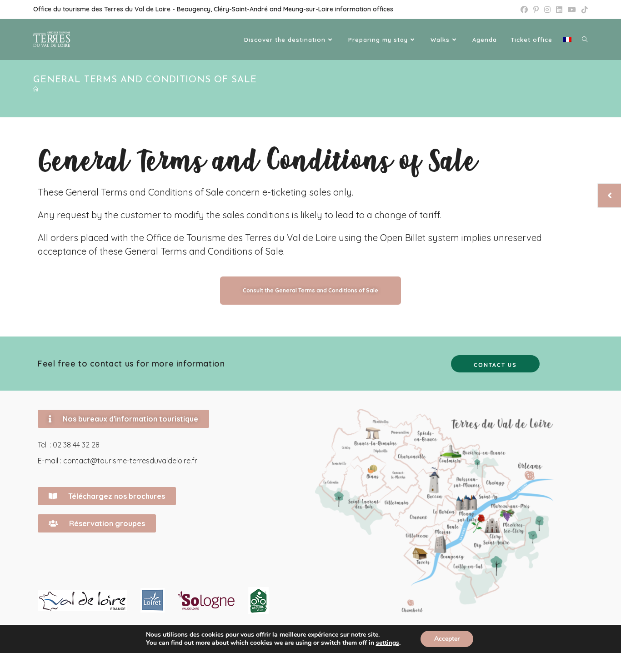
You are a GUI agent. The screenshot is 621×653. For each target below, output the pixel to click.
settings (387, 643)
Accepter (447, 638)
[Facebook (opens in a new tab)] (524, 9)
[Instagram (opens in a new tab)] (547, 9)
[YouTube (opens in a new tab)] (572, 9)
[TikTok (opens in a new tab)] (583, 9)
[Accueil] (36, 89)
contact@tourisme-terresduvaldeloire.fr (130, 460)
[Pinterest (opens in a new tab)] (536, 9)
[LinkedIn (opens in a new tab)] (559, 9)
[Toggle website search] (585, 39)
